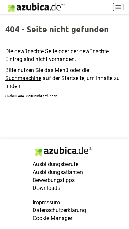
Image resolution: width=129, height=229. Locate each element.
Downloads (46, 188)
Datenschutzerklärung (59, 210)
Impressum (46, 202)
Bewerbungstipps (54, 180)
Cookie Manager (52, 218)
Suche (10, 96)
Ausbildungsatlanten (58, 172)
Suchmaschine (23, 78)
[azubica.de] (35, 8)
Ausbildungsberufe (55, 164)
